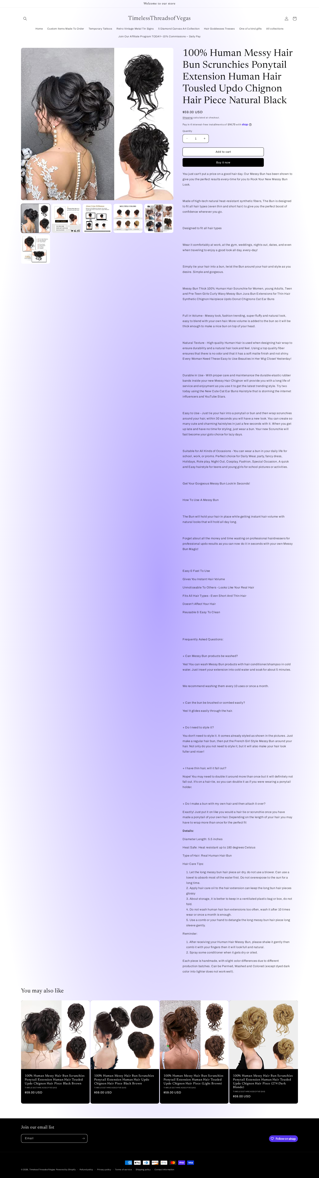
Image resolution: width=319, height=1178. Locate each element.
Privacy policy (104, 1169)
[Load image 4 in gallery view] (128, 218)
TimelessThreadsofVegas (42, 1169)
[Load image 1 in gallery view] (35, 218)
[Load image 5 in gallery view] (158, 218)
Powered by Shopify (66, 1169)
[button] (25, 19)
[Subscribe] (83, 1138)
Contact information (164, 1169)
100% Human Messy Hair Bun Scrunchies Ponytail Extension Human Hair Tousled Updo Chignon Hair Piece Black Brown (55, 1079)
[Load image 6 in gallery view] (35, 249)
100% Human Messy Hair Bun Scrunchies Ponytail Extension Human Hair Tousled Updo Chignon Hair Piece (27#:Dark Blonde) (263, 1081)
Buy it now (223, 162)
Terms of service (123, 1169)
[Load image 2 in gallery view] (66, 218)
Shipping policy (143, 1169)
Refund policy (86, 1169)
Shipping (188, 117)
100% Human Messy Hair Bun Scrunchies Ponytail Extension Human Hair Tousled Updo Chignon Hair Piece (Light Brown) (193, 1079)
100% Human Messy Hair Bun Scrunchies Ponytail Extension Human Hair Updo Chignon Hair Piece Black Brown (124, 1079)
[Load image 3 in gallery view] (97, 218)
